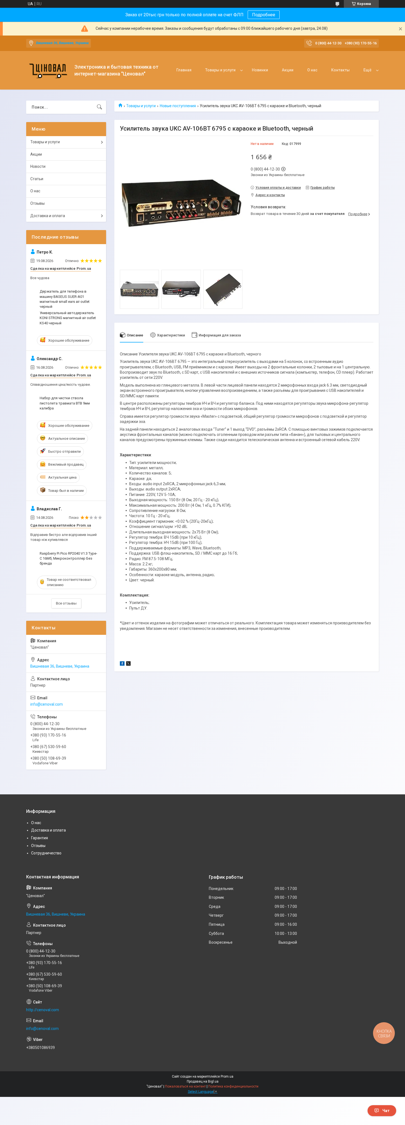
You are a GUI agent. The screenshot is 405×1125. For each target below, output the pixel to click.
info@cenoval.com (46, 704)
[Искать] (99, 107)
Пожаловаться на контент (185, 1086)
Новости (37, 166)
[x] (128, 664)
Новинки (260, 70)
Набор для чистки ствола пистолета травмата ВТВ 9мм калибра (65, 403)
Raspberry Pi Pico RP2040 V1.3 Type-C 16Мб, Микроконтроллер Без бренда (68, 558)
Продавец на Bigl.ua (202, 1081)
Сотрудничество (46, 853)
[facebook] (122, 664)
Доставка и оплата (47, 216)
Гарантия (39, 838)
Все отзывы (66, 603)
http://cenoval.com (42, 1010)
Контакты (340, 70)
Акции (287, 70)
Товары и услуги (220, 70)
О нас (312, 70)
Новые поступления (178, 106)
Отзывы (37, 203)
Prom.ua (227, 1076)
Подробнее (263, 14)
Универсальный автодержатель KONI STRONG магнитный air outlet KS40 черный (68, 318)
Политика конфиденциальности (233, 1086)
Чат (386, 1110)
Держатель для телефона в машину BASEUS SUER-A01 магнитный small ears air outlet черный (65, 299)
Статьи (36, 179)
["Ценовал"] (48, 70)
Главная (183, 70)
